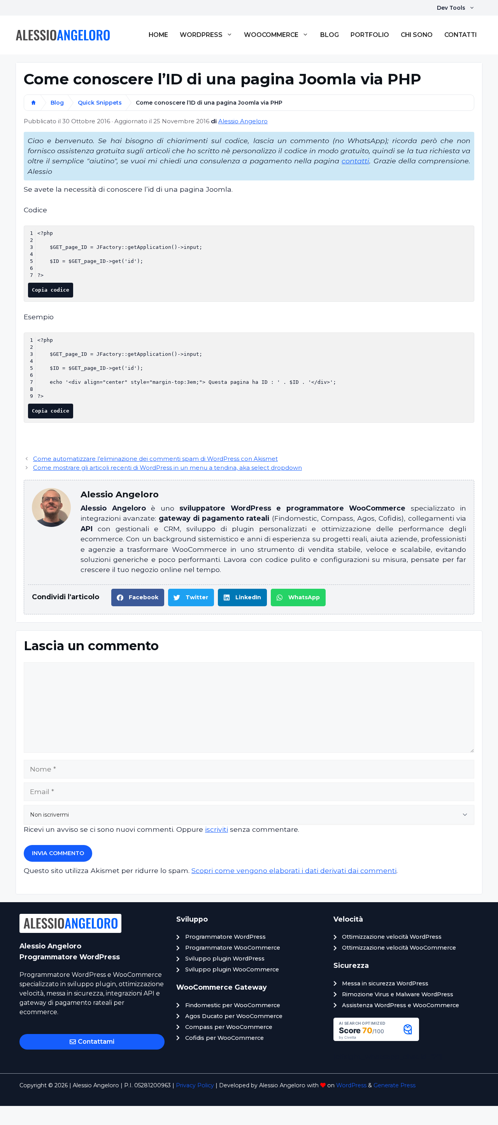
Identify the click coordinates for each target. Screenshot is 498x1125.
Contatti (460, 34)
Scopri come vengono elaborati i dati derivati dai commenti (293, 870)
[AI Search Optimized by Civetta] (376, 1038)
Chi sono (417, 34)
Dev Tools (451, 7)
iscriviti (216, 829)
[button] (137, 597)
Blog (329, 34)
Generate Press (395, 1085)
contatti (355, 161)
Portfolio (370, 34)
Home (158, 34)
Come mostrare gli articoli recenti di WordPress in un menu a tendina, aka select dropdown (167, 467)
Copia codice (50, 290)
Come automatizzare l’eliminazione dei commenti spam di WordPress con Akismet (155, 458)
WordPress (201, 34)
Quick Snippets (100, 102)
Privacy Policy (195, 1085)
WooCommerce (271, 34)
